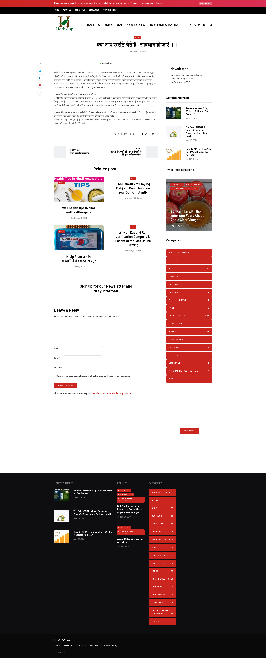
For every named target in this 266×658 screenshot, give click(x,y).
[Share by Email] (40, 92)
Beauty (189, 261)
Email (57, 358)
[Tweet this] (40, 71)
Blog (119, 24)
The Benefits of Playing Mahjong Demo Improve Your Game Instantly (133, 188)
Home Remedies (136, 24)
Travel (189, 379)
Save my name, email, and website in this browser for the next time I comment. (93, 376)
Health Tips (93, 24)
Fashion (189, 292)
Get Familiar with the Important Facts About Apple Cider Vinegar (187, 215)
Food (189, 308)
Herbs (108, 24)
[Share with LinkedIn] (40, 78)
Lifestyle (189, 363)
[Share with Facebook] (40, 64)
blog (137, 37)
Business (189, 276)
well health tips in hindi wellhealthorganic (79, 210)
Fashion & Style (189, 300)
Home (56, 10)
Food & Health (189, 316)
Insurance (189, 347)
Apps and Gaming (189, 253)
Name (57, 349)
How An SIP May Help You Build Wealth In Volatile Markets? (198, 152)
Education (189, 284)
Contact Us (80, 10)
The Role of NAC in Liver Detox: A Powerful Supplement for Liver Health (198, 131)
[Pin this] (40, 85)
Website (58, 367)
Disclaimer (94, 10)
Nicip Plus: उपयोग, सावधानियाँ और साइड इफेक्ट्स (79, 259)
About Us (67, 10)
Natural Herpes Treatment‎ (164, 24)
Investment (189, 355)
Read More (189, 431)
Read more (205, 3)
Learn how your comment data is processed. (112, 393)
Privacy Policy (109, 10)
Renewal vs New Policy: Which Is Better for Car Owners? (197, 111)
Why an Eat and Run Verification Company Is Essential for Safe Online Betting (133, 238)
